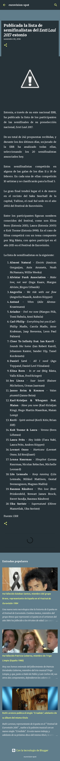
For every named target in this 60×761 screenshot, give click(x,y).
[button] (5, 45)
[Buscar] (56, 5)
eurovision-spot (19, 4)
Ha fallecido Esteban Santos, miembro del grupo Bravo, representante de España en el (26, 599)
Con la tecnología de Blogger (32, 750)
